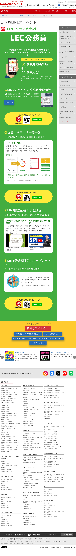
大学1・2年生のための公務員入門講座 (53, 458)
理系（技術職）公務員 (51, 448)
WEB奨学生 (47, 418)
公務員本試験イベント (7, 463)
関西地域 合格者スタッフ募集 (52, 481)
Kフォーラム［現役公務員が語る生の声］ (54, 427)
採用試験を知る (5, 411)
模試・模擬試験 (27, 518)
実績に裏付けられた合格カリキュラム (32, 392)
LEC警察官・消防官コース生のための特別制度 (54, 511)
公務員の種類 (4, 390)
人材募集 (10, 539)
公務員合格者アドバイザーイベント (53, 442)
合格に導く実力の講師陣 (29, 388)
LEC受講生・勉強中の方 (50, 395)
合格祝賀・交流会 (27, 415)
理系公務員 (4, 494)
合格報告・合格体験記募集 (30, 413)
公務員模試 (63, 107)
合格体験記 (25, 411)
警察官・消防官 (48, 500)
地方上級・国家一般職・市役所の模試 (32, 437)
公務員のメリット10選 (7, 396)
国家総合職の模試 (27, 445)
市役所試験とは (48, 489)
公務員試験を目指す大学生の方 (52, 390)
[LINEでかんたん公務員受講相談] (71, 373)
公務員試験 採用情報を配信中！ (67, 62)
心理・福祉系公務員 (6, 512)
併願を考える (4, 432)
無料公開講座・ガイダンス (51, 430)
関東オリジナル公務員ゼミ (51, 456)
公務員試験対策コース (7, 451)
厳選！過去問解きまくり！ (30, 462)
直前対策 (3, 461)
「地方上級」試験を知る (7, 421)
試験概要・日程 (5, 409)
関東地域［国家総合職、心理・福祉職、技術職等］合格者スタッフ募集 (53, 478)
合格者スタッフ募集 (50, 471)
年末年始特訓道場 (49, 466)
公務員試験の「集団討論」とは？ (9, 445)
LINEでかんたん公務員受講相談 (67, 52)
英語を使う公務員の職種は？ (8, 398)
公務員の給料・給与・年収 (8, 392)
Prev (2, 357)
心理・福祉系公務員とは (7, 515)
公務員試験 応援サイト (66, 117)
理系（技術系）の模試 (28, 439)
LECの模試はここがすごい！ (30, 433)
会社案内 (3, 539)
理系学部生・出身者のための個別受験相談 (66, 37)
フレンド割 (47, 409)
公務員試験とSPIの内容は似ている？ (10, 423)
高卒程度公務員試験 (28, 513)
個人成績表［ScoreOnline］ (30, 435)
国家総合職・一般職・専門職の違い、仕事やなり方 (32, 496)
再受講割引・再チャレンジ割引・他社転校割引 (54, 412)
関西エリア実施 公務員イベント (52, 440)
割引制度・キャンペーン (66, 102)
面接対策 (25, 397)
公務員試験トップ (67, 77)
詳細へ (8, 102)
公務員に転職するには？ (7, 400)
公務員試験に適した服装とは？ (9, 447)
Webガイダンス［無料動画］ (52, 444)
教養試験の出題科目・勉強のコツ (9, 436)
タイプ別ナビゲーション (66, 89)
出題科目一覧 (4, 417)
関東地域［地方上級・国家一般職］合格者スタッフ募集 (54, 475)
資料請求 (53, 5)
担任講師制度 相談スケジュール (52, 446)
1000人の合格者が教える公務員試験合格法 (32, 459)
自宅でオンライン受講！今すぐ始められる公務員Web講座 (37, 338)
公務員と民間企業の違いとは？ (9, 394)
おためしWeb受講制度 (27, 333)
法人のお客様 (62, 2)
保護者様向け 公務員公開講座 (52, 434)
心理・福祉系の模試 (28, 441)
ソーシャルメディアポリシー (9, 541)
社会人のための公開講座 (50, 432)
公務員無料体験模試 (28, 449)
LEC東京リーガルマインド (8, 16)
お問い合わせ (12, 6)
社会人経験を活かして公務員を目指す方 (54, 392)
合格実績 (25, 418)
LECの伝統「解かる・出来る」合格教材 (32, 394)
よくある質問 (63, 57)
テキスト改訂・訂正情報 (66, 67)
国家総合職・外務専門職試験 (31, 493)
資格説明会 (21, 535)
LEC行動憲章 (19, 539)
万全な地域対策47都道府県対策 (31, 399)
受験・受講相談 (21, 6)
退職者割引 (47, 416)
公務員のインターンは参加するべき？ (11, 449)
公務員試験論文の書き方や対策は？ (10, 440)
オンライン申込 (43, 5)
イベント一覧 (63, 98)
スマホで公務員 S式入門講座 (51, 464)
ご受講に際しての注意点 (50, 541)
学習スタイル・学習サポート (8, 501)
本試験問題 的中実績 (28, 423)
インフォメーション (33, 16)
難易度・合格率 (5, 419)
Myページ (72, 2)
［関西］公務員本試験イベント (9, 465)
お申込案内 (37, 541)
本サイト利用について (26, 541)
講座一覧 (37, 11)
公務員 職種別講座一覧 (66, 94)
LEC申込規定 (63, 541)
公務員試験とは (64, 81)
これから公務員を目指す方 (51, 388)
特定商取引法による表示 (8, 543)
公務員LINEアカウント (48, 16)
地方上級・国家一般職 (52, 11)
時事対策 (25, 401)
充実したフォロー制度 (28, 407)
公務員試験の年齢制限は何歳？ (9, 413)
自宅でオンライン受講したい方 (52, 397)
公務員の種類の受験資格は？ (8, 415)
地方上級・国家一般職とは (8, 479)
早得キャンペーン (21, 352)
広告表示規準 (39, 539)
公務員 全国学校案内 (28, 425)
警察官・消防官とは (49, 505)
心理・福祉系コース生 (52, 414)
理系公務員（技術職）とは (8, 497)
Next (74, 357)
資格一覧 (4, 6)
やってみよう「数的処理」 (8, 438)
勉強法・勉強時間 (5, 434)
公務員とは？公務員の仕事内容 (9, 388)
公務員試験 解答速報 (6, 471)
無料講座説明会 (5, 487)
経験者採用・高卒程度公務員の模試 (32, 447)
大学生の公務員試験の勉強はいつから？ (10, 429)
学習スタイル (26, 405)
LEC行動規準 (29, 539)
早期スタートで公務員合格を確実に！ (54, 405)
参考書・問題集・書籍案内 (66, 112)
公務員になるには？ (6, 405)
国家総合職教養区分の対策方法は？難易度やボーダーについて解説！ (32, 501)
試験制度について (65, 72)
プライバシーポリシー (51, 539)
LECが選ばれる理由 (65, 85)
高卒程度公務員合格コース (30, 516)
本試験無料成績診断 (6, 469)
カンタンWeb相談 (65, 42)
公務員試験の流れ (5, 407)
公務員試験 (4, 11)
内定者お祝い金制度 (49, 407)
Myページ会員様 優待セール (60, 352)
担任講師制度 (26, 390)
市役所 (65, 11)
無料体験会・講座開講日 (50, 436)
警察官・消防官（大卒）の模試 (31, 443)
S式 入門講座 (51, 333)
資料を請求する (36, 328)
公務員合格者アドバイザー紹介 (31, 409)
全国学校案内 (32, 5)
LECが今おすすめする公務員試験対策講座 (50, 462)
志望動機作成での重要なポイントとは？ (10, 443)
